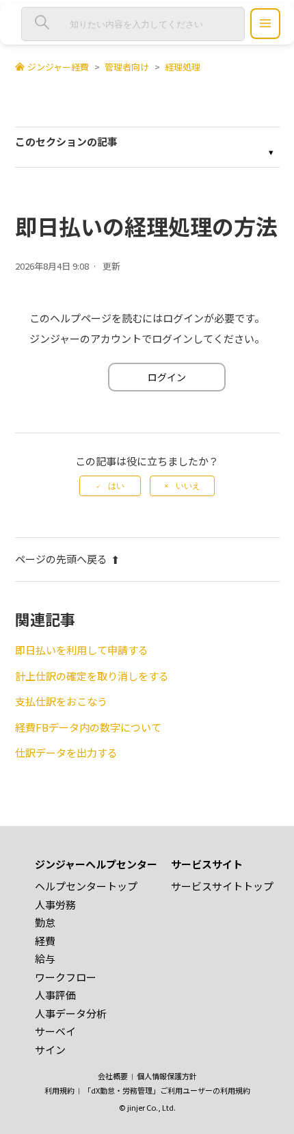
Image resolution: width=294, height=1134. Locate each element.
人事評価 (55, 995)
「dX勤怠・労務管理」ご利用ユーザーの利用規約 (166, 1090)
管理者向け (127, 66)
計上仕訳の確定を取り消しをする (92, 676)
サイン (50, 1049)
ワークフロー (65, 977)
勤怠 (45, 922)
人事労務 (55, 904)
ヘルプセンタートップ (86, 886)
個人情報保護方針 (167, 1075)
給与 (45, 958)
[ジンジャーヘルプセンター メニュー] (265, 23)
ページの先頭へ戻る (61, 559)
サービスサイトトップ (222, 886)
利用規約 (59, 1090)
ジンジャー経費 (58, 66)
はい (116, 486)
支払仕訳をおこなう (61, 701)
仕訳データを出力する (66, 752)
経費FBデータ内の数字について (88, 727)
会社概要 (113, 1075)
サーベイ (55, 1031)
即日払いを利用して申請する (81, 650)
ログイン (167, 377)
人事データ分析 (71, 1013)
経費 (45, 940)
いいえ (188, 486)
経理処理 (182, 66)
